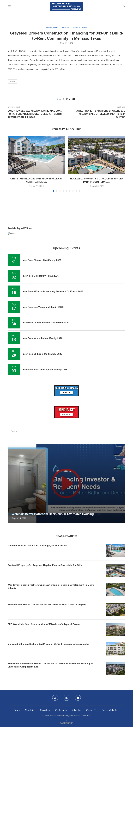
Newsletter (30, 710)
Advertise (76, 710)
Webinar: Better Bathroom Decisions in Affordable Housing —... (56, 514)
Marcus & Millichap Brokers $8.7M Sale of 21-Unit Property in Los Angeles (48, 644)
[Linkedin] (66, 698)
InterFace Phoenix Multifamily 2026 (42, 260)
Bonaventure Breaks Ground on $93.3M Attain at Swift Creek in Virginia (47, 604)
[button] (12, 164)
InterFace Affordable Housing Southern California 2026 (53, 291)
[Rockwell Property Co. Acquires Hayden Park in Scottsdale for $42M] (96, 155)
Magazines (45, 710)
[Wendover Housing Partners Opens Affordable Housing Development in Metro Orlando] (115, 589)
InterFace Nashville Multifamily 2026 (42, 338)
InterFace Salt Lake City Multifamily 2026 (45, 369)
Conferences (60, 710)
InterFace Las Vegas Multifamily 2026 (43, 307)
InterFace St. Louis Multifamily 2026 (42, 354)
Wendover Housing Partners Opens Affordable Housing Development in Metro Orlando (51, 586)
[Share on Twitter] (67, 99)
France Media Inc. (110, 710)
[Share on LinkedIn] (70, 99)
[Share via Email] (74, 99)
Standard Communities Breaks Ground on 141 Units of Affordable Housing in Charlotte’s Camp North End (50, 665)
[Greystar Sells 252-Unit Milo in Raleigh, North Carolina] (36, 155)
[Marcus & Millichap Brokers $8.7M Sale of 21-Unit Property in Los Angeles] (115, 648)
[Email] (78, 698)
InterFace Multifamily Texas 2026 (41, 275)
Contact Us (91, 710)
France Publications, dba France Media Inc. (70, 715)
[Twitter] (55, 698)
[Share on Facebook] (63, 99)
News (12, 81)
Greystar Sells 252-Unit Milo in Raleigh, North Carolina (37, 545)
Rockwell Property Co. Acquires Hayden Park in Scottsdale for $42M (45, 565)
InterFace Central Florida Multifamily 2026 (46, 322)
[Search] (123, 6)
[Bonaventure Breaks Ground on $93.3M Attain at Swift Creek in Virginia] (115, 609)
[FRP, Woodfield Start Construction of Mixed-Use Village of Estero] (115, 629)
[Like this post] (60, 99)
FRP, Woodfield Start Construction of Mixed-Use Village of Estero (44, 624)
